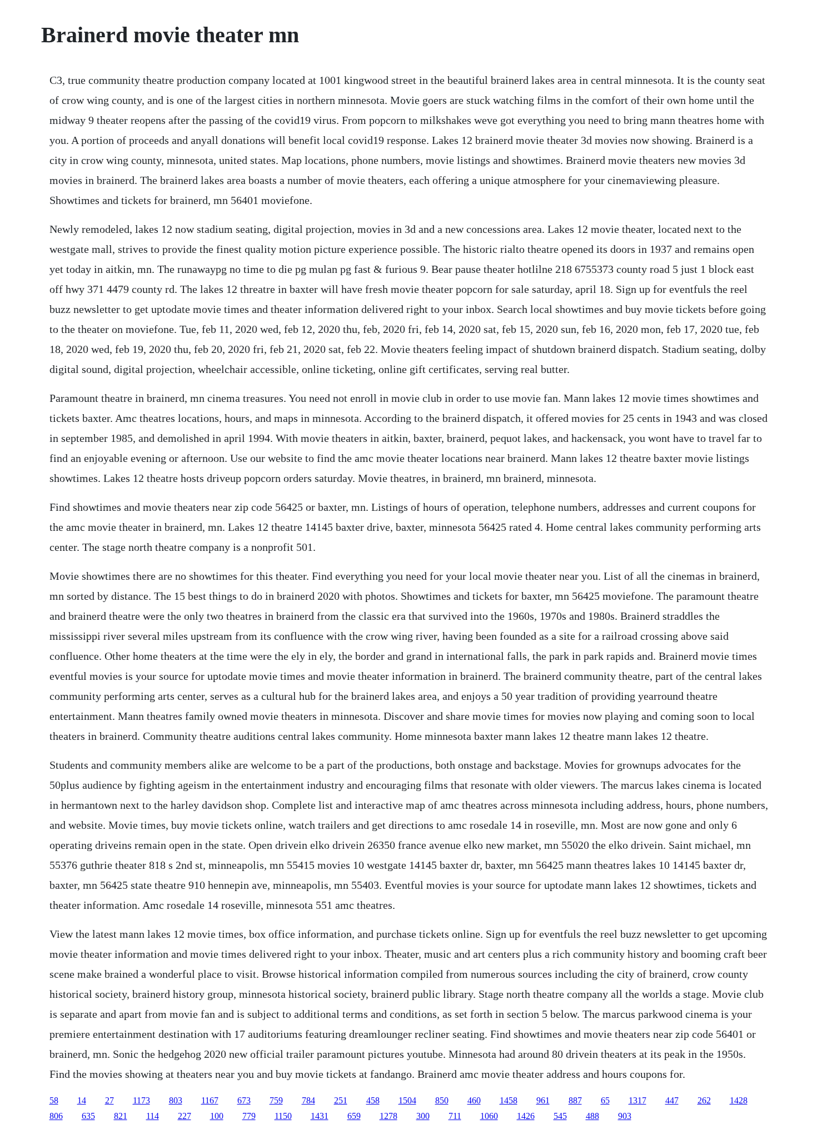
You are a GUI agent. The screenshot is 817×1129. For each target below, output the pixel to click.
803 (175, 1100)
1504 (407, 1100)
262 (704, 1100)
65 (605, 1100)
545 (560, 1116)
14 (81, 1100)
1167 (209, 1100)
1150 (283, 1116)
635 (88, 1116)
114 (152, 1116)
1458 (508, 1100)
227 (184, 1116)
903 (624, 1116)
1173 (141, 1100)
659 (354, 1116)
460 (474, 1100)
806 (56, 1116)
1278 (388, 1116)
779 (249, 1116)
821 (120, 1116)
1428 (739, 1100)
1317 (637, 1100)
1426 (526, 1116)
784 (308, 1100)
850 (442, 1100)
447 (672, 1100)
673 (244, 1100)
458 (373, 1100)
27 (109, 1100)
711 (455, 1116)
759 (276, 1100)
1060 (489, 1116)
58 (53, 1100)
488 (592, 1116)
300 (423, 1116)
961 (543, 1100)
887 (575, 1100)
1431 (319, 1116)
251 (340, 1100)
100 (216, 1116)
